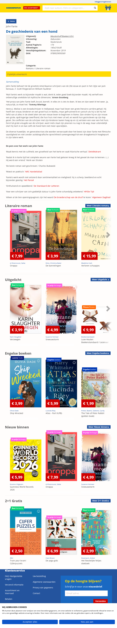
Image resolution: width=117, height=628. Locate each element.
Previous (8, 242)
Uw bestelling (39, 576)
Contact (36, 593)
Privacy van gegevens (43, 587)
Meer (97, 205)
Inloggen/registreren (103, 2)
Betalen (8, 599)
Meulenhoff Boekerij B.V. (62, 36)
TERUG (12, 21)
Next (107, 242)
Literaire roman (43, 68)
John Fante (11, 26)
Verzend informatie (14, 584)
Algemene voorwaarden (44, 581)
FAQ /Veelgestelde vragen (13, 577)
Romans (30, 68)
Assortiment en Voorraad (12, 592)
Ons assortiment (31, 8)
